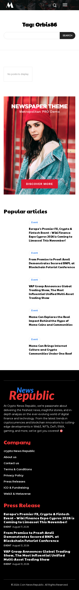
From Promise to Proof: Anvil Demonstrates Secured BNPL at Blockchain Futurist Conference (52, 263)
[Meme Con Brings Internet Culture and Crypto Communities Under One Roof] (14, 346)
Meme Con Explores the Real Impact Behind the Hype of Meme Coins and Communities (51, 320)
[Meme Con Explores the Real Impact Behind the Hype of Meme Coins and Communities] (14, 317)
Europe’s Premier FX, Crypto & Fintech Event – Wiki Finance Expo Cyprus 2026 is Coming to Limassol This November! (50, 234)
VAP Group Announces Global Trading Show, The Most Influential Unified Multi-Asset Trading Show (51, 292)
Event (34, 222)
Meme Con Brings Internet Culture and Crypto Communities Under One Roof (50, 349)
